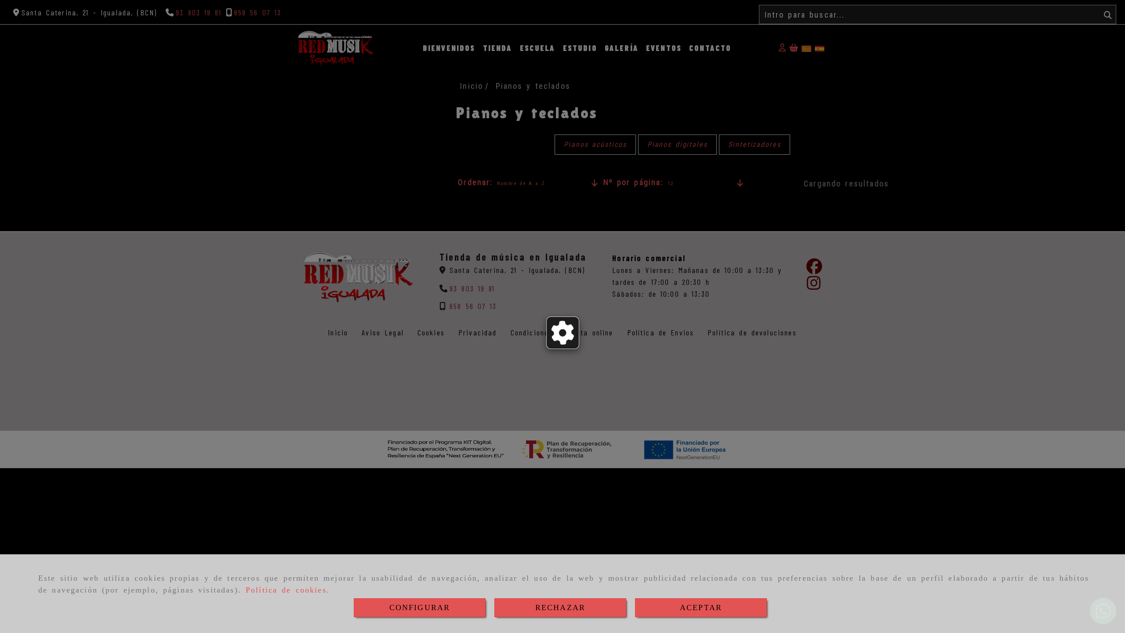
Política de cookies (286, 590)
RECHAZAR (560, 607)
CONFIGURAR (419, 607)
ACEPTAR (701, 607)
